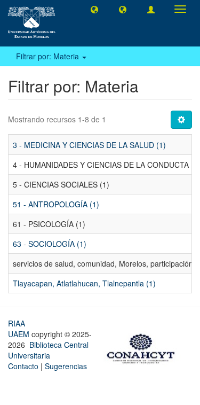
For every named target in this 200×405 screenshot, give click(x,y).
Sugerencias (66, 366)
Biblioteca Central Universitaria (48, 350)
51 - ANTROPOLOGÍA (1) (56, 204)
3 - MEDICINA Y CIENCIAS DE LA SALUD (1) (89, 144)
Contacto (23, 366)
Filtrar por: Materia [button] (48, 56)
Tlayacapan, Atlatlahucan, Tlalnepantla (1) (84, 283)
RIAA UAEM (19, 328)
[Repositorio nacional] (144, 347)
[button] (94, 9)
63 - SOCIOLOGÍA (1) (49, 243)
